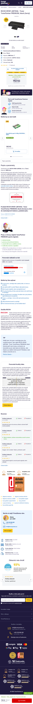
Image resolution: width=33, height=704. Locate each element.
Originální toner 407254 (8, 265)
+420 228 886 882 (10, 522)
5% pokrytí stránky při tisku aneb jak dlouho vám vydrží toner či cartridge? (17, 291)
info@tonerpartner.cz (11, 526)
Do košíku (22, 700)
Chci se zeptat (7, 530)
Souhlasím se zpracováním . (12, 603)
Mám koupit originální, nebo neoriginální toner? (14, 289)
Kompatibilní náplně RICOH (9, 500)
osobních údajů (18, 603)
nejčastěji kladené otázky (7, 186)
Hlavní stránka (4, 7)
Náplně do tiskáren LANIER (9, 498)
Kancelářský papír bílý (8, 505)
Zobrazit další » (4, 465)
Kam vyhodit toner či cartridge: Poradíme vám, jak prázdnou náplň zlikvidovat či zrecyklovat (17, 295)
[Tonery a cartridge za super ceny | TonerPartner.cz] (5, 3)
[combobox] (16, 161)
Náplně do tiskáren (12, 7)
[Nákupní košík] (21, 3)
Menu (29, 3)
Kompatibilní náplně (23, 498)
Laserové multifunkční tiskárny (21, 503)
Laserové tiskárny (7, 503)
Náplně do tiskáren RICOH (21, 496)
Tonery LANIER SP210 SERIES (8, 214)
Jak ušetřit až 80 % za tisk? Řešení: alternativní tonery (15, 287)
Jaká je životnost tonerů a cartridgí (10, 301)
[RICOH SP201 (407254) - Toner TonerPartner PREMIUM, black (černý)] (16, 34)
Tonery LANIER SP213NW (7, 215)
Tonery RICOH (22, 500)
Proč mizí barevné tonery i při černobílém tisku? (14, 303)
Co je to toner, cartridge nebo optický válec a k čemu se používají (16, 284)
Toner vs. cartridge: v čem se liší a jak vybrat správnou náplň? (15, 298)
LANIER (19, 7)
